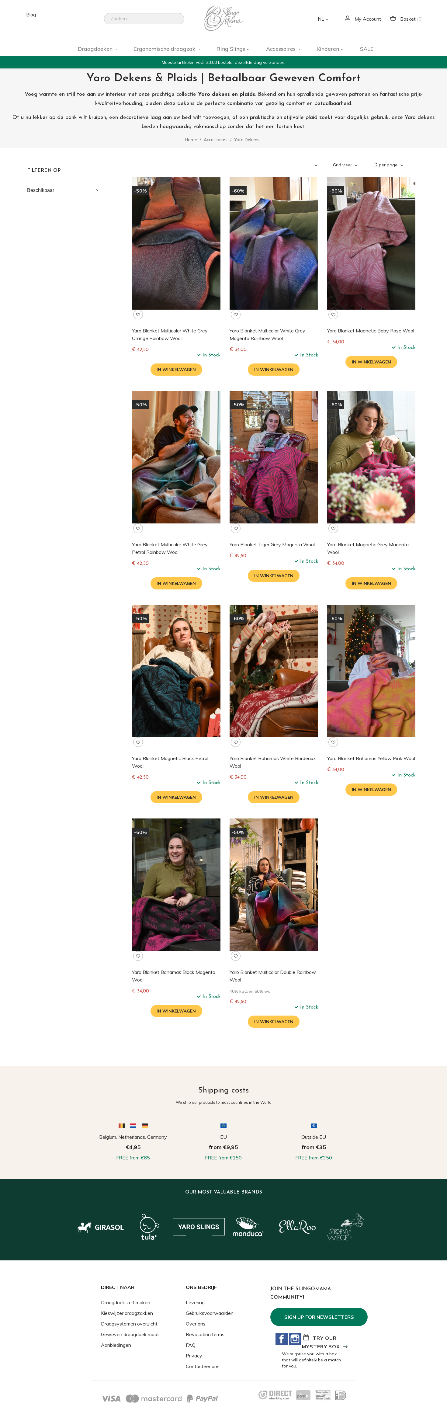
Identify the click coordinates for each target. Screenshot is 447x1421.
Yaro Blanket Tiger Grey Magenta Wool (272, 544)
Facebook (281, 1339)
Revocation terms (205, 1334)
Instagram (295, 1339)
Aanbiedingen (116, 1345)
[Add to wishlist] (138, 314)
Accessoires (281, 48)
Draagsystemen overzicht (129, 1324)
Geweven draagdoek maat (130, 1334)
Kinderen (329, 48)
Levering (195, 1302)
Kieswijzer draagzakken (127, 1313)
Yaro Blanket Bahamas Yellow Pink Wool (371, 758)
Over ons (196, 1324)
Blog (31, 15)
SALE (367, 48)
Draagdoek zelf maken (125, 1302)
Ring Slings (232, 48)
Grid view (343, 165)
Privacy (194, 1356)
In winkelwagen (176, 369)
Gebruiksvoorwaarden (210, 1313)
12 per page (386, 165)
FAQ (191, 1345)
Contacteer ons (203, 1366)
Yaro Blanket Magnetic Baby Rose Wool (370, 331)
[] (182, 22)
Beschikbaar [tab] (40, 190)
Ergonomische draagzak (165, 48)
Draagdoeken (96, 48)
